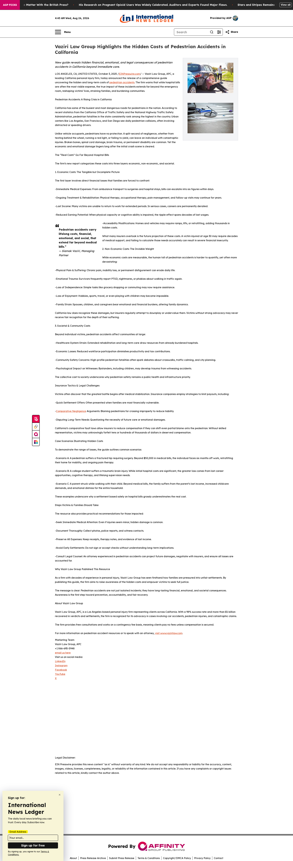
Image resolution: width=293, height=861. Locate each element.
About (73, 858)
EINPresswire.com (129, 73)
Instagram (61, 665)
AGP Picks (10, 4)
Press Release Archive (93, 858)
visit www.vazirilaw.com (168, 633)
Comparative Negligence (71, 411)
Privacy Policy (202, 858)
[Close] (59, 794)
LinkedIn (60, 661)
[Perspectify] (35, 427)
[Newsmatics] (35, 442)
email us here (63, 652)
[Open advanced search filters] (219, 32)
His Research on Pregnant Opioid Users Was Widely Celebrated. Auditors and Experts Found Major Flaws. (153, 5)
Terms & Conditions (148, 858)
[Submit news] (35, 419)
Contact (218, 858)
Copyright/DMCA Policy (177, 858)
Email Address (17, 831)
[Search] (211, 32)
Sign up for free (33, 845)
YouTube (60, 674)
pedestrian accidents (121, 82)
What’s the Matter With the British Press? (39, 5)
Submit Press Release (121, 858)
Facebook (61, 669)
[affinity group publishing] (35, 434)
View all (285, 4)
